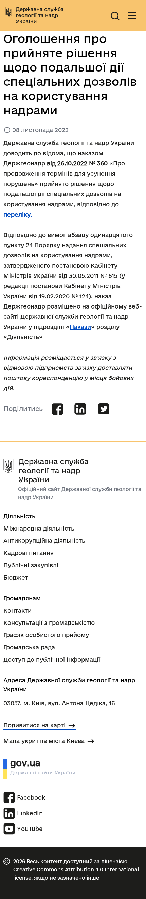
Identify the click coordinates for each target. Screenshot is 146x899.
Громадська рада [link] (29, 647)
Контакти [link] (17, 610)
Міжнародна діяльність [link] (38, 528)
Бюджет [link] (15, 577)
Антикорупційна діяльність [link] (44, 540)
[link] (34, 15)
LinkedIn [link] (30, 813)
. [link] (17, 214)
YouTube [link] (30, 828)
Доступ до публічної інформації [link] (51, 659)
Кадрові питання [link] (28, 553)
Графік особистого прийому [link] (46, 635)
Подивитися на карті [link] (34, 725)
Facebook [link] (31, 797)
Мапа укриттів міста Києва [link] (44, 741)
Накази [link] (80, 327)
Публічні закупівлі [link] (30, 565)
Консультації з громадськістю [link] (49, 622)
